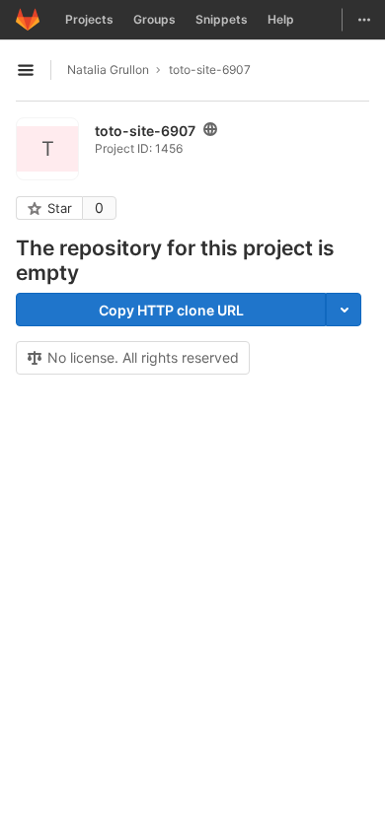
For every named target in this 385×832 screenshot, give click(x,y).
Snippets (221, 19)
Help (281, 19)
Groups (154, 19)
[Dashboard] (27, 20)
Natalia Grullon (108, 69)
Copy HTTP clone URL (171, 310)
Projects (89, 19)
